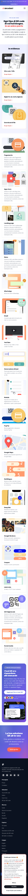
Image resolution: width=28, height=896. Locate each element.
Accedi (3, 815)
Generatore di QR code (8, 830)
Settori (3, 795)
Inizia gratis (14, 749)
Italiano (3, 848)
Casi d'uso (4, 798)
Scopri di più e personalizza (14, 890)
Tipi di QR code (6, 792)
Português (4, 851)
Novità (3, 813)
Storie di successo (6, 810)
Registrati (4, 818)
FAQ (3, 828)
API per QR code (6, 800)
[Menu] (24, 8)
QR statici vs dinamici (7, 835)
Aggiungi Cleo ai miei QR (15, 692)
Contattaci (4, 785)
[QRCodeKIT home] (8, 8)
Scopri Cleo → (14, 4)
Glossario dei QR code (7, 833)
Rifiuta (14, 882)
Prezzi (3, 782)
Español (4, 845)
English (3, 843)
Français (4, 853)
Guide (3, 807)
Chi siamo (4, 825)
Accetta (14, 886)
